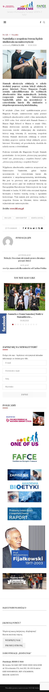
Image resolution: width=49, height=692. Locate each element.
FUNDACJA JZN (17, 45)
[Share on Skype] (39, 228)
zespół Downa (37, 218)
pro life (7, 218)
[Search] (44, 22)
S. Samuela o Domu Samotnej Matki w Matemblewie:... (24, 315)
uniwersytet (21, 218)
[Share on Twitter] (26, 228)
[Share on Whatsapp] (36, 228)
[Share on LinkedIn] (31, 228)
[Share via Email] (42, 228)
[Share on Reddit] (34, 228)
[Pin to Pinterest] (28, 228)
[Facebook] (40, 22)
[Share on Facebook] (23, 228)
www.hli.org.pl (17, 208)
